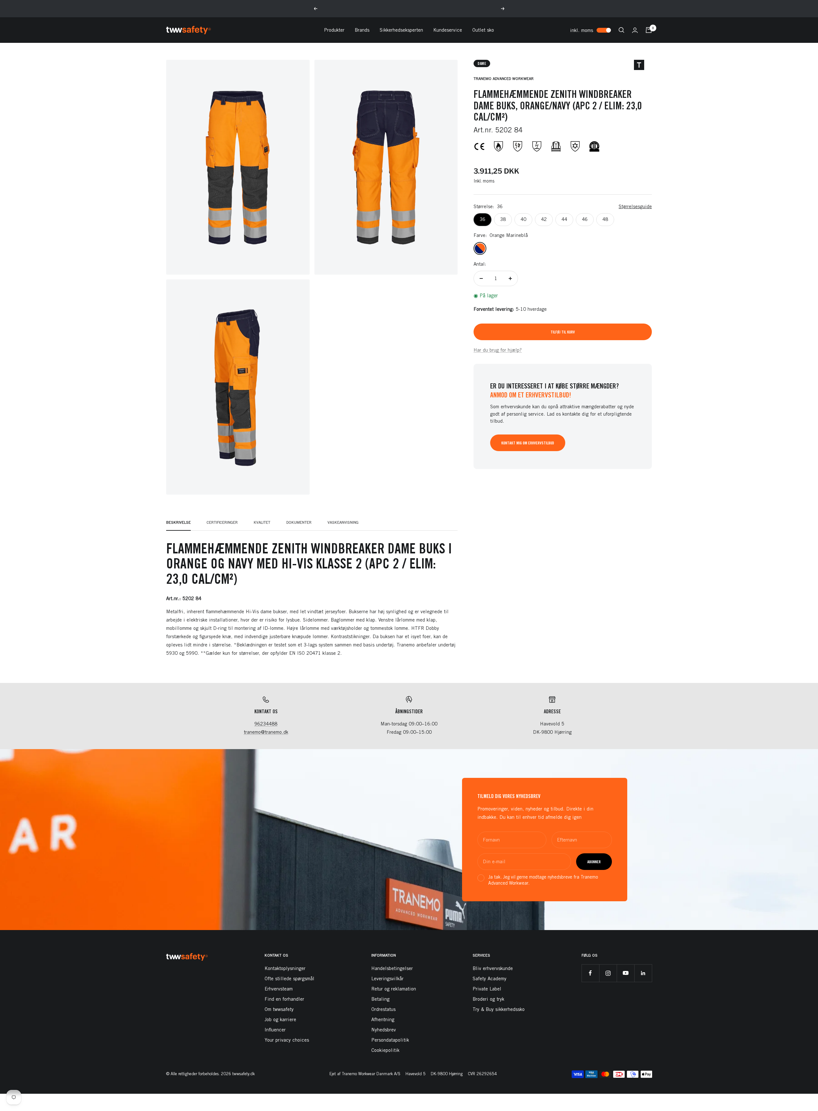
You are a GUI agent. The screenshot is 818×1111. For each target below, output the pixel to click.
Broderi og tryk (488, 999)
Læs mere (446, 8)
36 (482, 219)
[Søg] (621, 30)
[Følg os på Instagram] (608, 973)
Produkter (334, 30)
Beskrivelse (178, 522)
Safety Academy (489, 978)
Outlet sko (483, 30)
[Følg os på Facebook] (590, 973)
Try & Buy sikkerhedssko (499, 1009)
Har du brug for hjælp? (498, 350)
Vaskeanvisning (343, 522)
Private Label (487, 988)
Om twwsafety (279, 1009)
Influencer (275, 1029)
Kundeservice (447, 30)
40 (523, 219)
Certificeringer (222, 522)
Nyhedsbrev (383, 1029)
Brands (362, 30)
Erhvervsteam (279, 988)
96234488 (265, 723)
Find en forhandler (284, 999)
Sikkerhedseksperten (401, 30)
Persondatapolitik (390, 1040)
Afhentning (382, 1019)
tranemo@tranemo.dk (266, 732)
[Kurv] (648, 30)
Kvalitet (262, 522)
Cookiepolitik (385, 1050)
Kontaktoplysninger (285, 968)
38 (503, 219)
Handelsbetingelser (392, 968)
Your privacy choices (287, 1040)
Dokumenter (299, 522)
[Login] (635, 30)
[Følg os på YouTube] (625, 973)
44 (564, 219)
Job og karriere (280, 1019)
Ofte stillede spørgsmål (289, 978)
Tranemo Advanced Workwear (504, 78)
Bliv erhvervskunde (493, 968)
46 (585, 219)
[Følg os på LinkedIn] (643, 973)
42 (544, 219)
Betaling (380, 999)
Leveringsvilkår (387, 978)
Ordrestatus (383, 1009)
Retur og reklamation (393, 988)
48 (605, 219)
